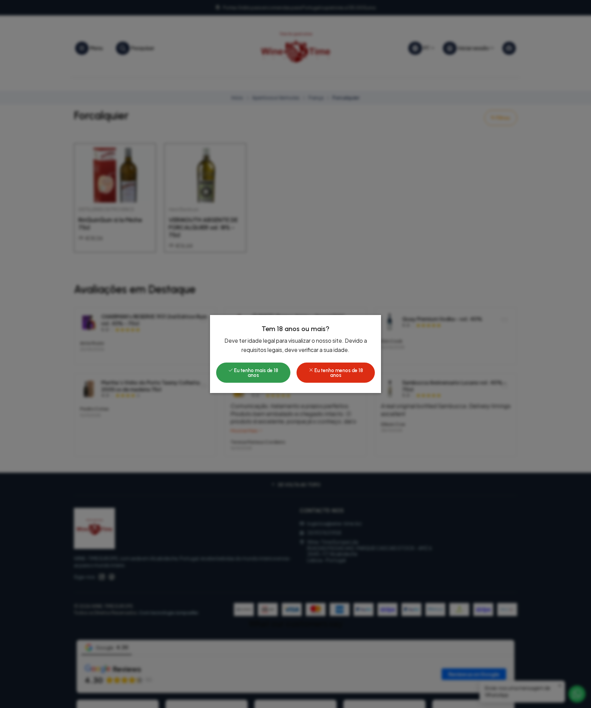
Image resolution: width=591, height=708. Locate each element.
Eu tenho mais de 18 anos (255, 372)
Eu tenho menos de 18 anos (338, 372)
